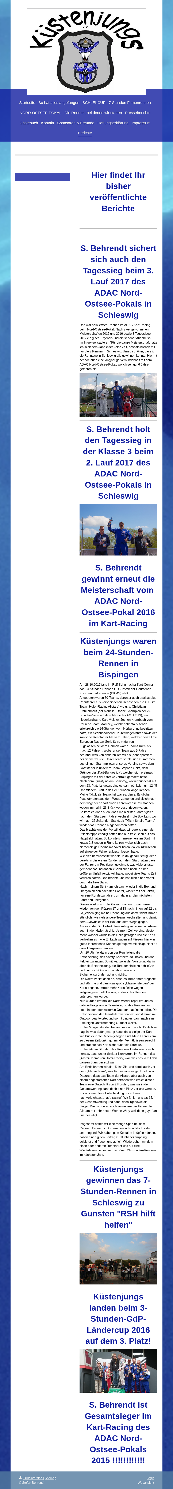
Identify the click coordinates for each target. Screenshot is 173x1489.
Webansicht (146, 1482)
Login (150, 1478)
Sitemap (50, 1478)
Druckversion (33, 1478)
